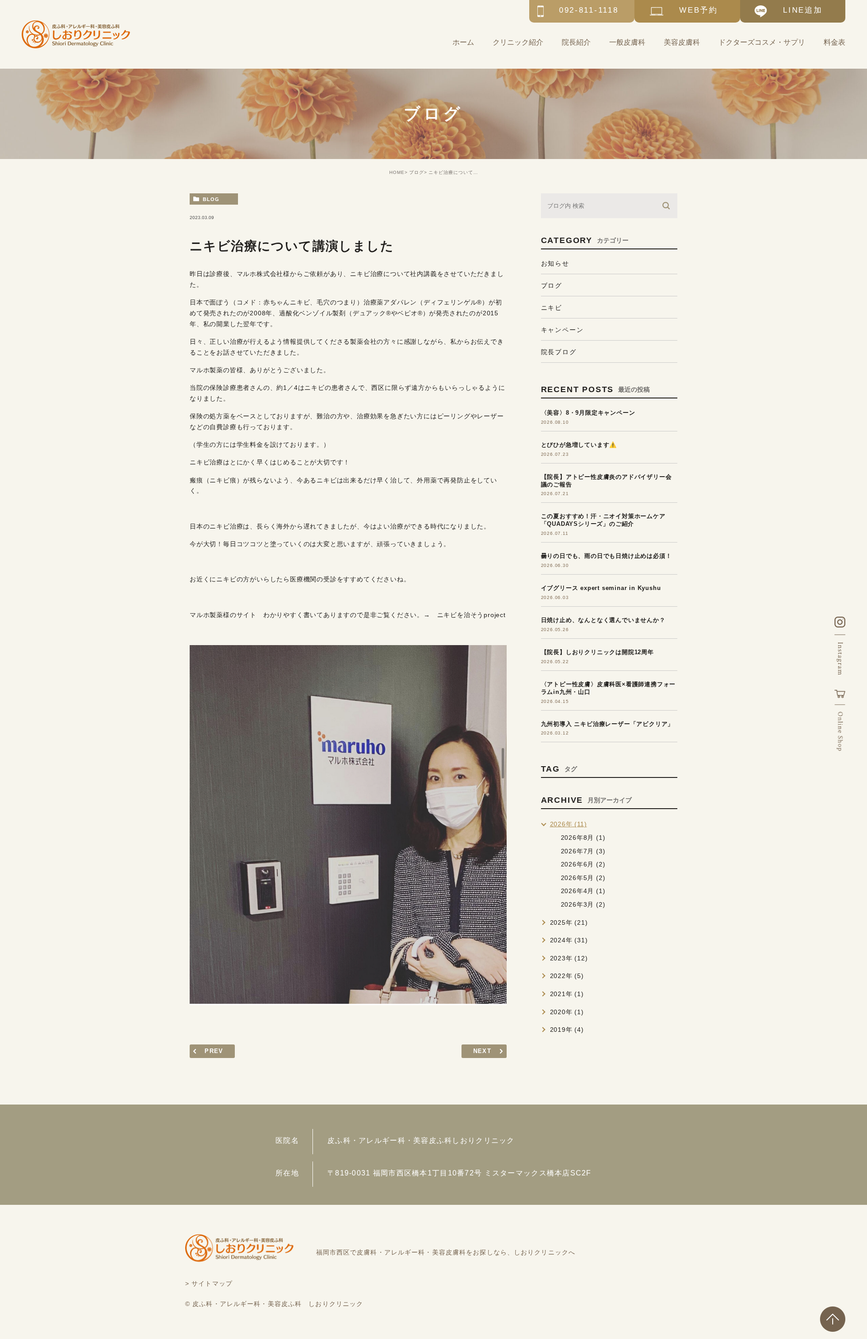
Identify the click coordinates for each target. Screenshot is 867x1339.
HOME (397, 172)
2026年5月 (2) (583, 877)
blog (211, 199)
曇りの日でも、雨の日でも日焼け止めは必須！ (606, 555)
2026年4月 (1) (583, 890)
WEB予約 (698, 10)
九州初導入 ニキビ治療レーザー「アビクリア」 (607, 724)
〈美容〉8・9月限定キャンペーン (588, 412)
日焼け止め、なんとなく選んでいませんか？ (603, 620)
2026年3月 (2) (583, 904)
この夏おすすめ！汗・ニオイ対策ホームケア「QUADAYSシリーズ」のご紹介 (603, 520)
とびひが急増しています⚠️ (579, 444)
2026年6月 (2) (583, 864)
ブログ (416, 172)
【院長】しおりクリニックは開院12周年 (597, 652)
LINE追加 (802, 10)
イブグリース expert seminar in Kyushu (601, 588)
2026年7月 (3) (583, 851)
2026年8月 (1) (583, 837)
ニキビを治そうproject (471, 614)
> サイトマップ (209, 1283)
